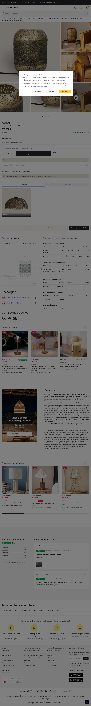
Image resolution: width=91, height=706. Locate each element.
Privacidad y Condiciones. (40, 86)
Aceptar (64, 91)
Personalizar (37, 91)
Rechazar (51, 91)
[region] (46, 83)
